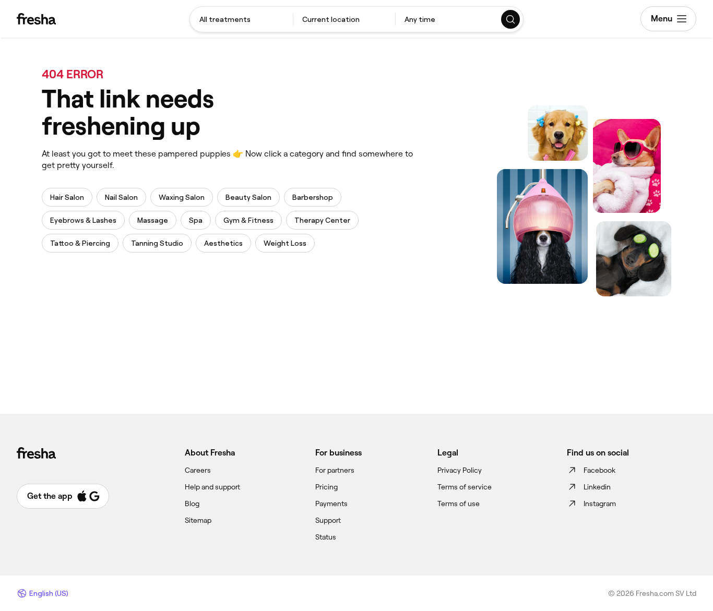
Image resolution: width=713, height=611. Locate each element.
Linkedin (597, 487)
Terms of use (458, 503)
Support (328, 520)
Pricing (326, 487)
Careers (198, 470)
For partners (334, 470)
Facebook (599, 470)
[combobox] (241, 19)
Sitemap (198, 520)
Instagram (600, 503)
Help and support (212, 487)
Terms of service (464, 487)
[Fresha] (36, 18)
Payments (331, 503)
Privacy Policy (459, 470)
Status (325, 537)
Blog (192, 503)
